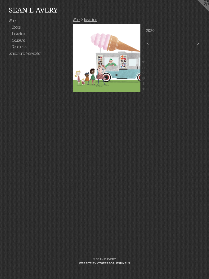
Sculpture (18, 40)
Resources (19, 46)
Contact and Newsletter (25, 53)
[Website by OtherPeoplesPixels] (198, 11)
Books (16, 27)
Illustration (18, 33)
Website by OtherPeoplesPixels (104, 263)
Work (12, 20)
